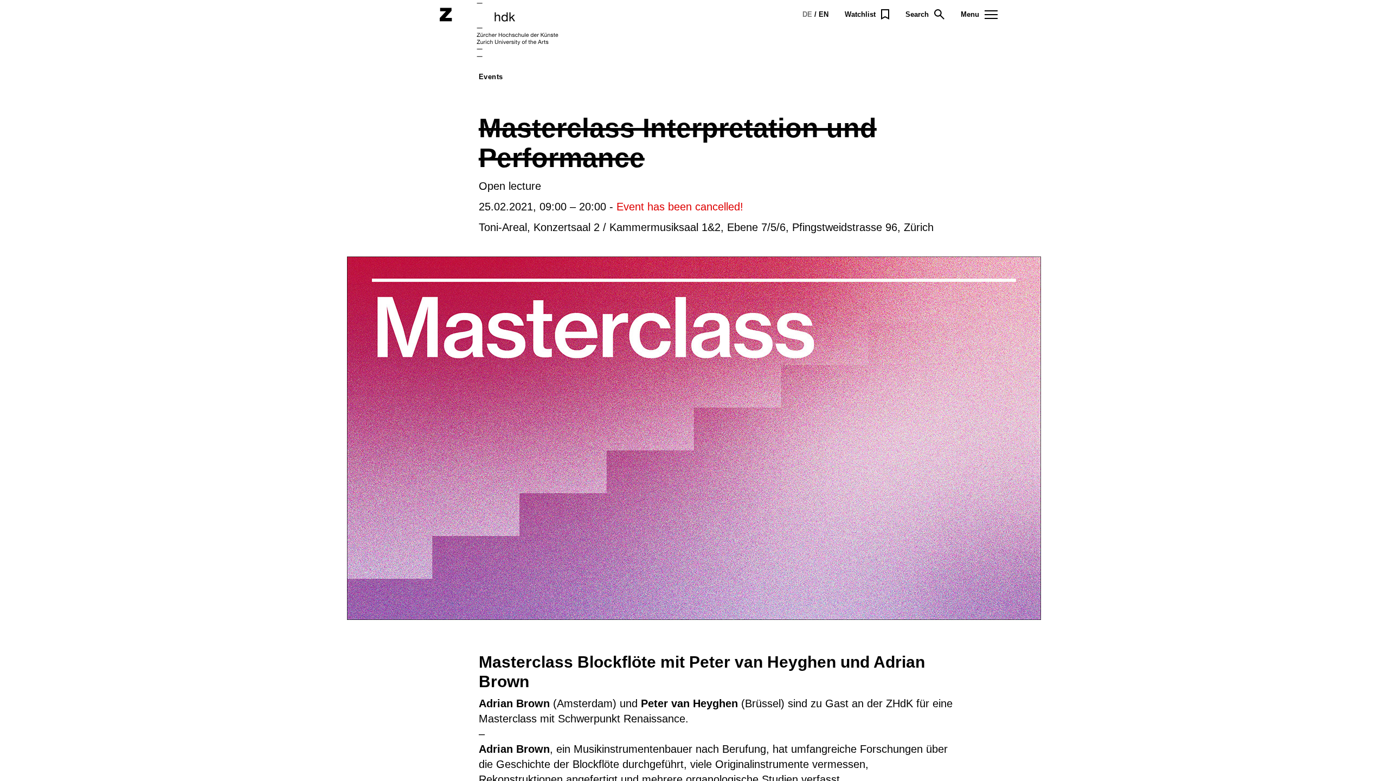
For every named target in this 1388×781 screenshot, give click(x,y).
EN (823, 14)
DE (807, 14)
